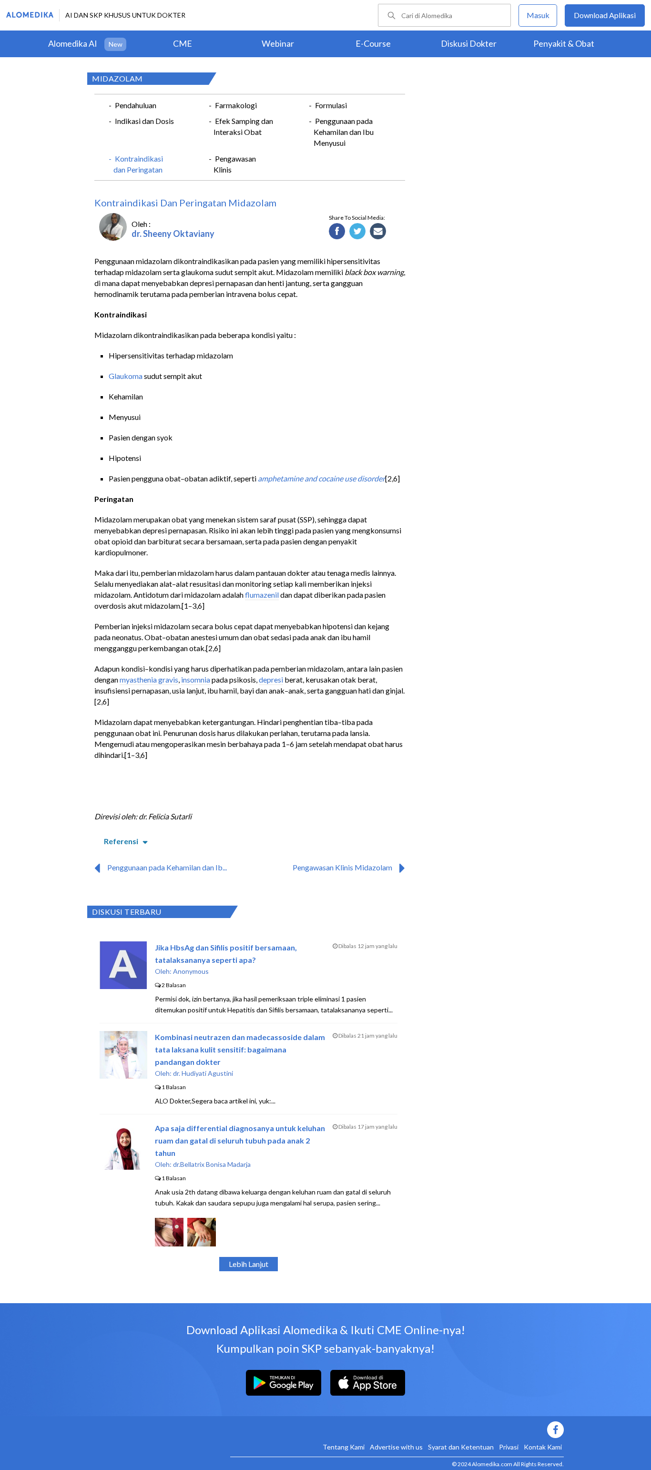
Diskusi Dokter (469, 43)
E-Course (373, 43)
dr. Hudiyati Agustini (203, 1073)
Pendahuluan (135, 105)
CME (182, 43)
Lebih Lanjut (248, 1263)
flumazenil (262, 594)
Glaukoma (125, 375)
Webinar (278, 43)
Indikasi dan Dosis (144, 120)
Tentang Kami (344, 1447)
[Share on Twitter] (357, 231)
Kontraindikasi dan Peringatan (138, 164)
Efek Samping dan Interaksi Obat (243, 126)
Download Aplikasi (605, 15)
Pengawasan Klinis (235, 164)
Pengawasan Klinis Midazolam (342, 867)
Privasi (509, 1447)
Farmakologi (236, 105)
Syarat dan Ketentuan (461, 1447)
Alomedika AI (72, 43)
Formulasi (331, 105)
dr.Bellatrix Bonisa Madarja (212, 1164)
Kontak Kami (543, 1447)
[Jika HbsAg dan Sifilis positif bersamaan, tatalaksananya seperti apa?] (123, 985)
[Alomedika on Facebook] (397, 1429)
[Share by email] (378, 231)
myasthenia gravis (149, 679)
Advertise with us (396, 1447)
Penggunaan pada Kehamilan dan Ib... (167, 867)
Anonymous (191, 971)
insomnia (195, 679)
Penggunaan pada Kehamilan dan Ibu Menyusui (344, 131)
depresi (271, 679)
